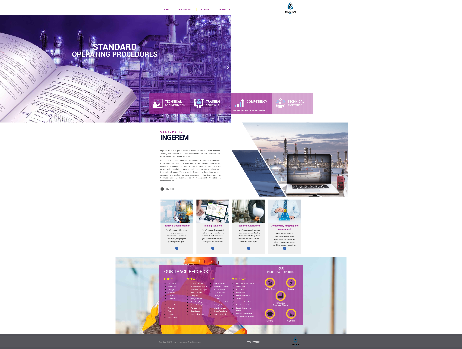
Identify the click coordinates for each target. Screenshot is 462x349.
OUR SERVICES (185, 10)
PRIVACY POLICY (253, 342)
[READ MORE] (167, 187)
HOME (166, 10)
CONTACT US (224, 10)
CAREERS (205, 10)
